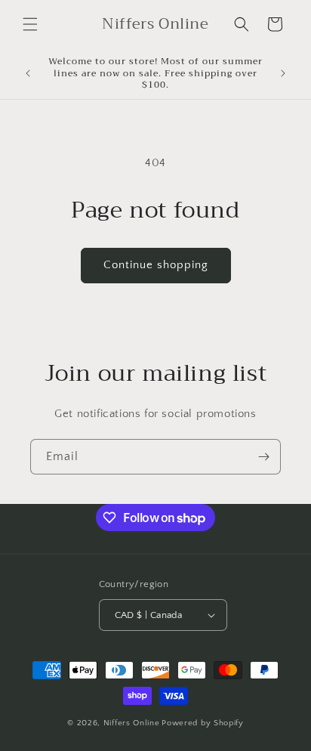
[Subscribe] (263, 456)
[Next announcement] (283, 73)
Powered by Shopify (203, 723)
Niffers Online (131, 723)
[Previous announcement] (28, 73)
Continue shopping (155, 264)
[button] (30, 24)
